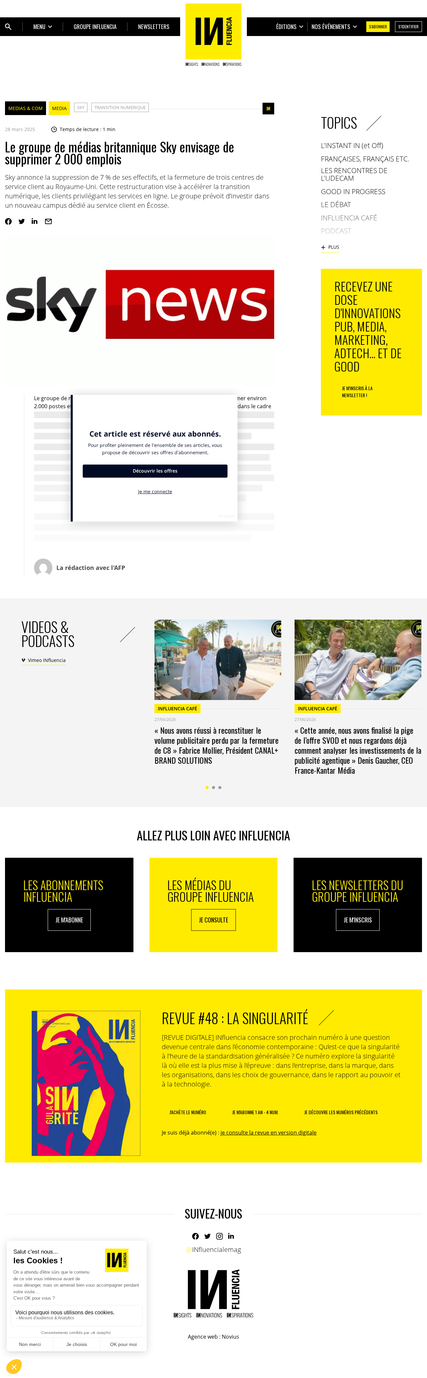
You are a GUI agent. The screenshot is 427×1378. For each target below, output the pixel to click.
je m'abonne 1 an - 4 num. (255, 1112)
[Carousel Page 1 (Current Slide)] (207, 787)
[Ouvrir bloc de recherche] (8, 26)
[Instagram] (219, 1236)
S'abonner (378, 26)
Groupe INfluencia (95, 26)
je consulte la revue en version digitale (269, 1132)
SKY (80, 107)
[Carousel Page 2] (213, 787)
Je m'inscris (358, 919)
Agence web (203, 1336)
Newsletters (153, 26)
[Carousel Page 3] (220, 787)
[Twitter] (21, 221)
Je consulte (213, 919)
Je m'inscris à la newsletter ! (357, 392)
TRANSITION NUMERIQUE (120, 107)
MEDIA (59, 108)
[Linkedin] (35, 221)
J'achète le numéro (187, 1112)
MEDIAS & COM (25, 108)
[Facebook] (8, 221)
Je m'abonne (69, 919)
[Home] (213, 34)
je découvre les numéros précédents (341, 1112)
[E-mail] (48, 221)
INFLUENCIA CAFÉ (177, 708)
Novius (230, 1336)
